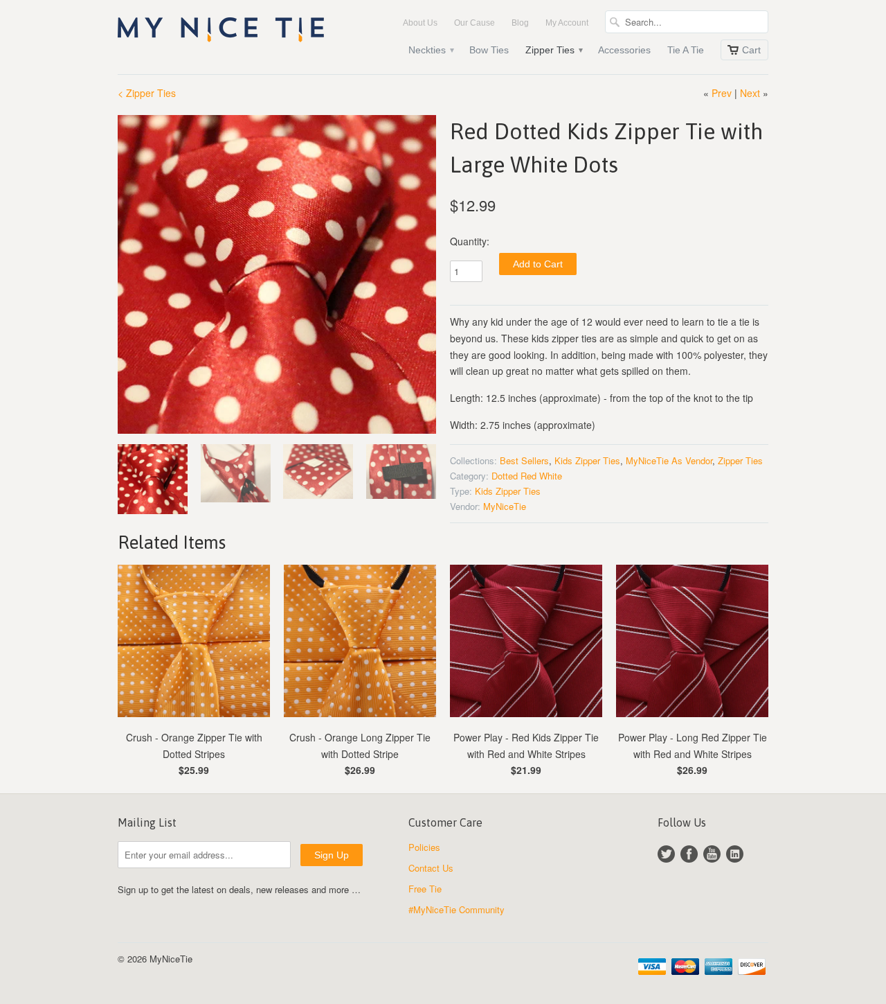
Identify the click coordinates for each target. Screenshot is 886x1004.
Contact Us (430, 867)
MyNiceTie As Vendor (669, 460)
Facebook (689, 854)
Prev (722, 93)
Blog (520, 23)
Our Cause (474, 23)
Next (750, 93)
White (550, 475)
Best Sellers (524, 460)
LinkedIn (734, 854)
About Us (420, 23)
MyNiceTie (504, 506)
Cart (751, 49)
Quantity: (469, 241)
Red (528, 475)
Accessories (624, 49)
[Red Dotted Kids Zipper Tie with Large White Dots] (277, 274)
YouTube (712, 854)
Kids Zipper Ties (587, 460)
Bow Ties (489, 49)
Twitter (666, 854)
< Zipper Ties (147, 93)
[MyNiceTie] (221, 32)
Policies (424, 847)
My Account (566, 23)
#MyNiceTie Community (456, 909)
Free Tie (425, 888)
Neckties (430, 49)
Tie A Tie (685, 49)
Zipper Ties (553, 49)
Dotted (504, 475)
